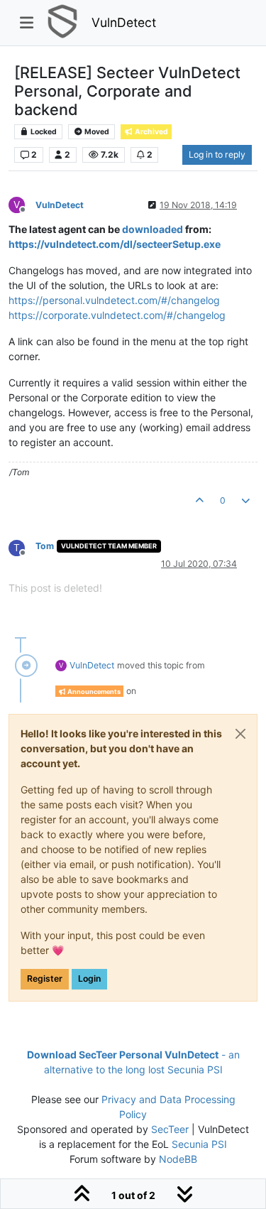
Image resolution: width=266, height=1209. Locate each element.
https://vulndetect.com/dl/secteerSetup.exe (115, 244)
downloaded (152, 229)
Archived (150, 131)
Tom (44, 546)
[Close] (240, 734)
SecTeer (170, 1129)
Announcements (93, 691)
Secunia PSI (199, 1144)
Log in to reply (217, 154)
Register (44, 978)
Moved (96, 131)
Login (89, 978)
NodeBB (178, 1159)
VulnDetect (124, 22)
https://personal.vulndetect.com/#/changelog (114, 300)
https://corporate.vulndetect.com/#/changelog (117, 315)
